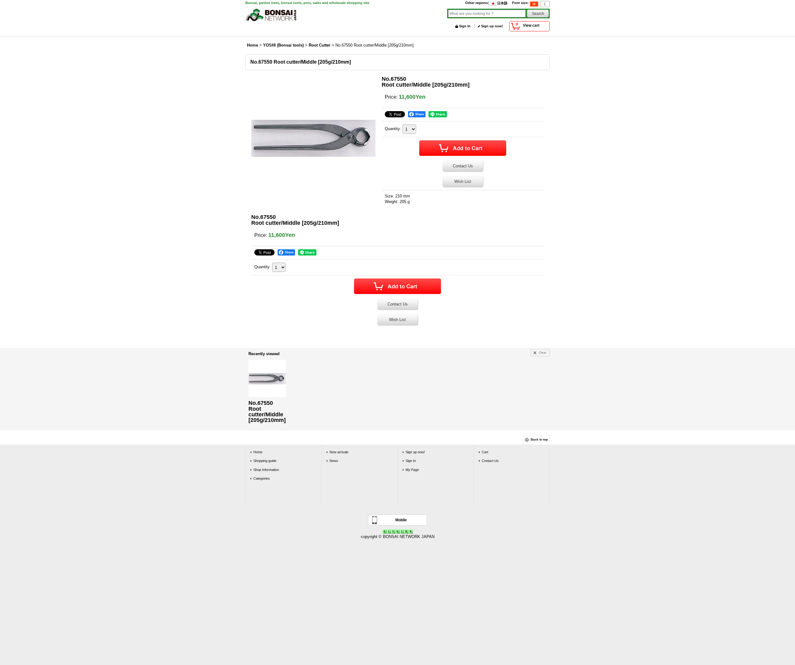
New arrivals (338, 452)
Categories (261, 478)
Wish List (462, 181)
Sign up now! (492, 26)
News (333, 461)
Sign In (464, 26)
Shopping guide (264, 461)
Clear (542, 352)
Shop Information (266, 470)
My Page (412, 470)
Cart (485, 452)
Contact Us (463, 166)
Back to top (539, 439)
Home (257, 452)
